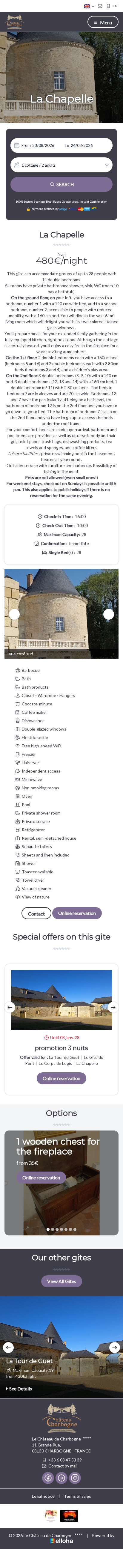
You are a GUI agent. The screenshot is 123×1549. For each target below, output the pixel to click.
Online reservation (77, 913)
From (26, 145)
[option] (61, 614)
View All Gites (61, 1281)
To (66, 145)
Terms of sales (77, 1496)
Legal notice (43, 1496)
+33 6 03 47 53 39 (65, 1459)
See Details (20, 1388)
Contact (36, 913)
